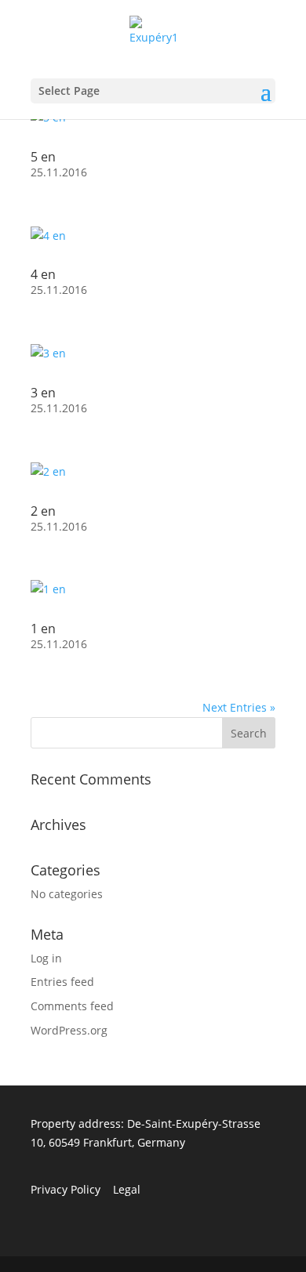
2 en (43, 511)
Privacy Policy (65, 1189)
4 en (43, 274)
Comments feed (72, 1005)
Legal (126, 1189)
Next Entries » (238, 707)
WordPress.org (69, 1030)
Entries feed (62, 981)
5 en (43, 156)
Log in (46, 958)
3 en (43, 392)
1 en (43, 628)
